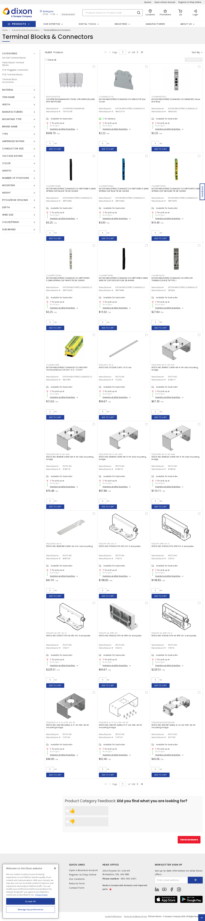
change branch (68, 14)
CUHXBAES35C (159, 96)
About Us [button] (186, 24)
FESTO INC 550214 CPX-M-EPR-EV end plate (120, 635)
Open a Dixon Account (164, 2)
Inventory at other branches (62, 129)
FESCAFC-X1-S (106, 365)
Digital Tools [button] (87, 24)
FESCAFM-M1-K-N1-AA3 (110, 454)
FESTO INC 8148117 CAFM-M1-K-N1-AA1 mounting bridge (175, 368)
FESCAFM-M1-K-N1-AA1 (163, 365)
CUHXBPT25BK (53, 186)
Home (5, 30)
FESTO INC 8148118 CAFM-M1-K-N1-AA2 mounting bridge (69, 458)
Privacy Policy (41, 894)
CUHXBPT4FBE (106, 275)
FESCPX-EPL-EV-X (107, 543)
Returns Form (77, 883)
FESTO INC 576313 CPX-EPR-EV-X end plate (173, 546)
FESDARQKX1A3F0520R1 (163, 722)
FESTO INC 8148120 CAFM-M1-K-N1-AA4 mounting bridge (175, 458)
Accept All (30, 901)
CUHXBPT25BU (106, 186)
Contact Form (76, 887)
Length (6, 170)
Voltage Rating (12, 156)
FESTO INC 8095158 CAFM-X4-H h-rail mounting (69, 546)
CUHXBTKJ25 (158, 275)
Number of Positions (15, 178)
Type (5, 133)
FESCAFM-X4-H (54, 543)
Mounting (8, 185)
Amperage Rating (13, 141)
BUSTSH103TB (53, 96)
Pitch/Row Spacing (15, 200)
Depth (6, 207)
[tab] (18, 53)
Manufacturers (155, 24)
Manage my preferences (30, 909)
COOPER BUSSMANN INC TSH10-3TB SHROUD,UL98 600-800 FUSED (70, 100)
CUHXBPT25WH (54, 275)
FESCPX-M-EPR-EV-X (162, 633)
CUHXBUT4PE (52, 365)
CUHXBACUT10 (106, 96)
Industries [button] (121, 24)
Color (6, 163)
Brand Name (10, 126)
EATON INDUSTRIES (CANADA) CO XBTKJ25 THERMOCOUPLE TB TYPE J (172, 279)
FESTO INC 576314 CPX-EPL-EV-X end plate (119, 546)
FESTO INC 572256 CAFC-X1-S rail (115, 367)
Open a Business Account (83, 870)
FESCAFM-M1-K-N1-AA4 (163, 454)
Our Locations (77, 879)
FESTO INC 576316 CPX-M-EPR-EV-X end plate (174, 635)
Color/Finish (10, 222)
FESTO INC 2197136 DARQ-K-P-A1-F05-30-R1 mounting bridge (67, 726)
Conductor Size (13, 148)
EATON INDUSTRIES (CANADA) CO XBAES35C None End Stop (176, 100)
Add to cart (55, 149)
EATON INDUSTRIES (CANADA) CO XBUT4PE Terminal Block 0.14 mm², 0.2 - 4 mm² (66, 368)
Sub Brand (9, 229)
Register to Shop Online (189, 2)
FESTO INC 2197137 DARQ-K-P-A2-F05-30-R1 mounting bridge (120, 726)
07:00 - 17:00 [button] (49, 14)
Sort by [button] (196, 52)
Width (6, 104)
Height (6, 192)
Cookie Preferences (113, 916)
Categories (9, 53)
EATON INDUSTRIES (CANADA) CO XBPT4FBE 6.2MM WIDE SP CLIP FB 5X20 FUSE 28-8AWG (123, 279)
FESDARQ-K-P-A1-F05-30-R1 (60, 722)
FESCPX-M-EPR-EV (108, 633)
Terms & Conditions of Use (135, 916)
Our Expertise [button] (51, 24)
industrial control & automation (25, 30)
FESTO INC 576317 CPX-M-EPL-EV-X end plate (68, 635)
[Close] (55, 868)
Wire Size (8, 214)
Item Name (8, 97)
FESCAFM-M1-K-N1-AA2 (58, 454)
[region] (30, 891)
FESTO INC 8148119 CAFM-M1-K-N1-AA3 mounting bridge (122, 458)
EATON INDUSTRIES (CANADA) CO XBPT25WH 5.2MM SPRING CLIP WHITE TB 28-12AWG (67, 279)
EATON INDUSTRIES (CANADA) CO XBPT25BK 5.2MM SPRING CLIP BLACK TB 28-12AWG (71, 189)
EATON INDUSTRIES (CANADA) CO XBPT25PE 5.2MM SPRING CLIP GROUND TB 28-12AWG (176, 189)
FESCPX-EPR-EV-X (160, 543)
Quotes (147, 2)
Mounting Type (12, 119)
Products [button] (19, 24)
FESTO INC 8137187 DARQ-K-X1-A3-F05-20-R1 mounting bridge (173, 726)
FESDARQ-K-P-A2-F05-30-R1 (113, 722)
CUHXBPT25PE (159, 186)
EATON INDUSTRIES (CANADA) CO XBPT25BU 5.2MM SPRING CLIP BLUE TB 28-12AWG (123, 189)
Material (7, 89)
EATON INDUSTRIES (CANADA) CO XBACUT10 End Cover (122, 100)
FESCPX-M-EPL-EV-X (56, 633)
